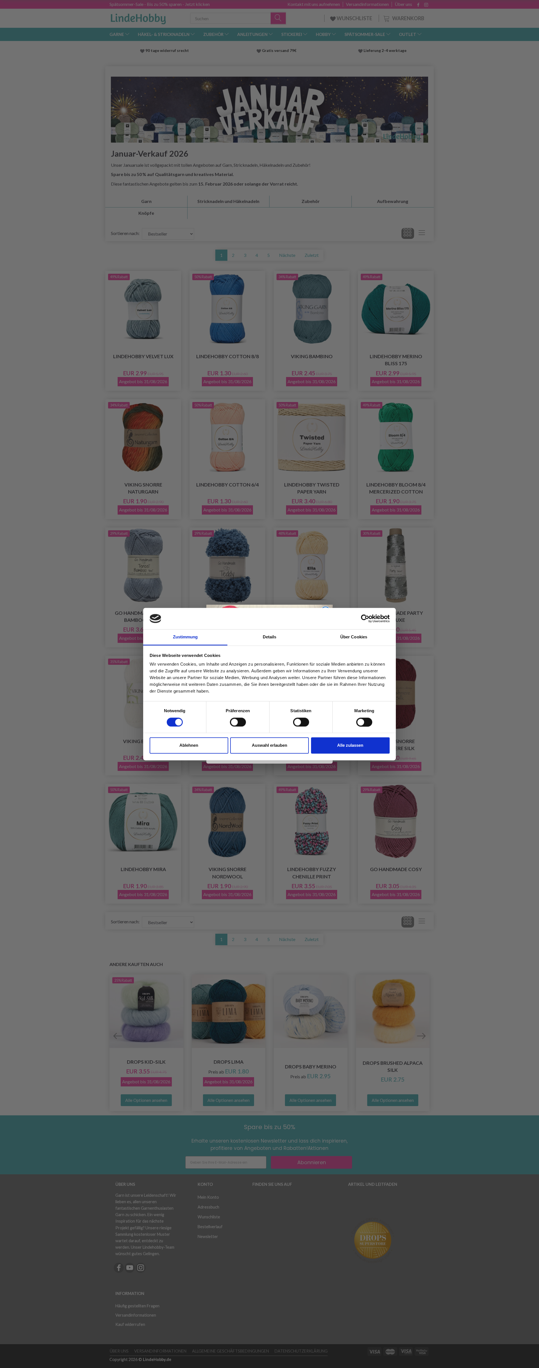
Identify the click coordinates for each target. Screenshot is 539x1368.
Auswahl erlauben (269, 745)
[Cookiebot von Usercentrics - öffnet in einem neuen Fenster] (365, 618)
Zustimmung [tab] (185, 637)
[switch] (238, 722)
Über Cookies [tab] (353, 637)
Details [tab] (270, 637)
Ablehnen (188, 745)
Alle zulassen (350, 745)
